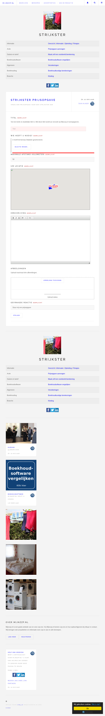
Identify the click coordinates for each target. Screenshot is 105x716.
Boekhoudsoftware (15, 494)
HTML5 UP (20, 704)
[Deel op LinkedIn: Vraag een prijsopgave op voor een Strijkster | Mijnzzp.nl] (57, 87)
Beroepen (36, 3)
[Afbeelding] (21, 525)
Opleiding (68, 43)
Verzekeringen (53, 65)
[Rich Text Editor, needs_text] (50, 240)
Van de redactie (66, 3)
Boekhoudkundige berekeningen (60, 71)
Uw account (87, 3)
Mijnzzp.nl (8, 3)
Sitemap (8, 707)
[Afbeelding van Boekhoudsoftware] (21, 475)
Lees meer (12, 636)
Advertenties (50, 3)
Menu (101, 3)
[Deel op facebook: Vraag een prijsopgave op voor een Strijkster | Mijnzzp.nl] (48, 87)
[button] (13, 218)
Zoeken (94, 3)
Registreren (26, 636)
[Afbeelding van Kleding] (21, 433)
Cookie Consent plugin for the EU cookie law (87, 712)
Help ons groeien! (16, 652)
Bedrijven (23, 3)
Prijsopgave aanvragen (56, 49)
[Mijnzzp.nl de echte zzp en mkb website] (52, 20)
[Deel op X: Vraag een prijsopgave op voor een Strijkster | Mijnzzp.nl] (53, 87)
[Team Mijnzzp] (32, 448)
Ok (87, 708)
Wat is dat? (96, 704)
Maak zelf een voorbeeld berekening (61, 54)
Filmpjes (76, 43)
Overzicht (51, 43)
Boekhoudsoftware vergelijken (59, 60)
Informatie (59, 43)
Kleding (51, 76)
